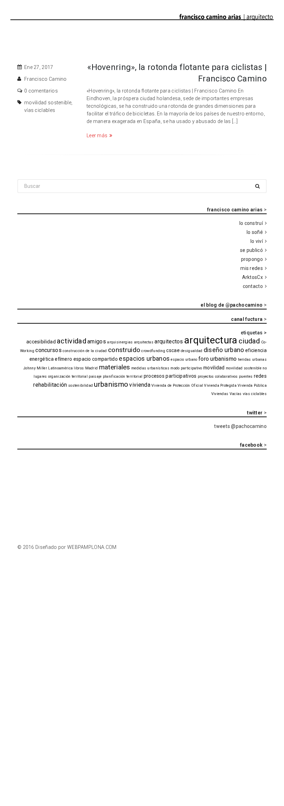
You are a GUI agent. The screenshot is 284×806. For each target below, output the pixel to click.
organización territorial (68, 376)
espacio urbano (184, 359)
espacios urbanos (144, 358)
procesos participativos (170, 376)
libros (79, 368)
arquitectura (211, 340)
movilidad (214, 367)
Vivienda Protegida (220, 385)
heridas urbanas (252, 359)
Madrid (91, 368)
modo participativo (186, 368)
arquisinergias (120, 342)
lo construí (251, 223)
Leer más (97, 135)
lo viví (256, 241)
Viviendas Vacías (226, 394)
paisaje (95, 376)
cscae (173, 350)
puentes (245, 376)
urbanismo (111, 384)
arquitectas (143, 342)
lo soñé (255, 232)
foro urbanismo (217, 359)
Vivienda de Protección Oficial (177, 385)
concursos (48, 350)
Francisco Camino (45, 79)
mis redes (251, 268)
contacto (253, 286)
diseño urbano (224, 349)
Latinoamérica (60, 368)
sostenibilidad (80, 385)
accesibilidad (41, 341)
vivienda (139, 385)
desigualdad (191, 351)
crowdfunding (153, 351)
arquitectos (168, 341)
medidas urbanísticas (150, 368)
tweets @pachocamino (240, 426)
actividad (71, 341)
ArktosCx (252, 277)
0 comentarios (41, 91)
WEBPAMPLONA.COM (92, 547)
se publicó (251, 250)
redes (260, 376)
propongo (252, 259)
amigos (96, 341)
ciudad (249, 341)
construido (124, 350)
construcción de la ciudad (85, 351)
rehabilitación (50, 385)
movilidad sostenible (47, 102)
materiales (114, 367)
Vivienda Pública (252, 385)
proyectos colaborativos (218, 376)
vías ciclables (39, 110)
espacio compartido (95, 359)
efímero (63, 359)
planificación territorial (123, 376)
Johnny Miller (35, 368)
